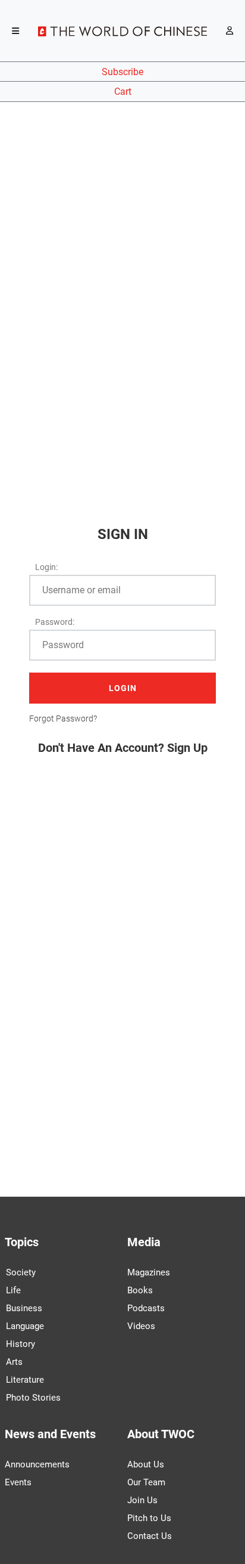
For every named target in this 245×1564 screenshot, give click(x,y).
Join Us (142, 1500)
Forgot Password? (63, 718)
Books (140, 1290)
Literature (25, 1379)
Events (18, 1482)
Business (24, 1308)
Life (13, 1290)
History (20, 1344)
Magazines (148, 1272)
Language (25, 1326)
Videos (141, 1326)
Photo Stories (33, 1397)
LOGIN (123, 688)
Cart (122, 91)
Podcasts (146, 1308)
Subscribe (122, 72)
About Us (145, 1464)
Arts (14, 1362)
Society (21, 1272)
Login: (46, 567)
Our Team (146, 1482)
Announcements (37, 1464)
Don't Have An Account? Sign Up (123, 748)
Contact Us (149, 1536)
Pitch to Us (149, 1518)
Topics (22, 1242)
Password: (54, 622)
